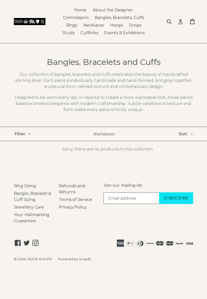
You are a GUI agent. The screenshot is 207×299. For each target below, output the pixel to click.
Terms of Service (75, 199)
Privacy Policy (73, 207)
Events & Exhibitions (124, 32)
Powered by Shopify (74, 259)
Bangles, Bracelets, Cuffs (119, 17)
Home (80, 10)
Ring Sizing (25, 185)
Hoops (116, 25)
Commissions (76, 17)
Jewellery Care (29, 207)
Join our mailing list (123, 185)
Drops (135, 25)
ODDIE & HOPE (39, 259)
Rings (71, 25)
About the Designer (113, 10)
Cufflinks (89, 32)
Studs (68, 32)
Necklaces (93, 25)
